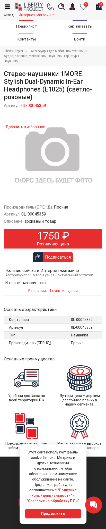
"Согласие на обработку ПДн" (53, 501)
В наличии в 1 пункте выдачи (53, 291)
